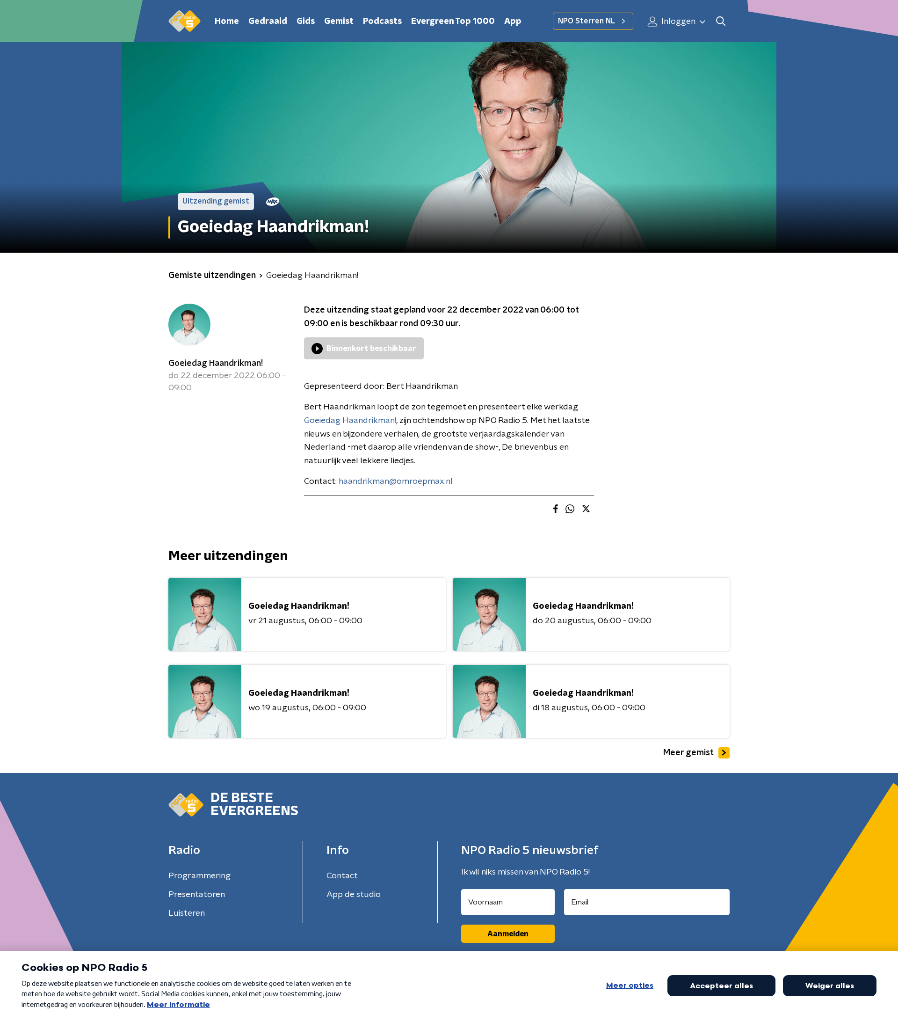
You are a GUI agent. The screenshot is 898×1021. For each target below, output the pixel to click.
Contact (342, 876)
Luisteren (186, 913)
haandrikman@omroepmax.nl (396, 481)
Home (227, 21)
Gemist (339, 21)
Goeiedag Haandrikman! (215, 363)
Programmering (199, 876)
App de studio (353, 894)
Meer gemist (688, 753)
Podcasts (382, 21)
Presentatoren (196, 894)
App (512, 21)
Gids (306, 21)
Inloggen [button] (677, 21)
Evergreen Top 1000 (453, 21)
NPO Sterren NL (586, 21)
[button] (720, 21)
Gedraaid (267, 21)
